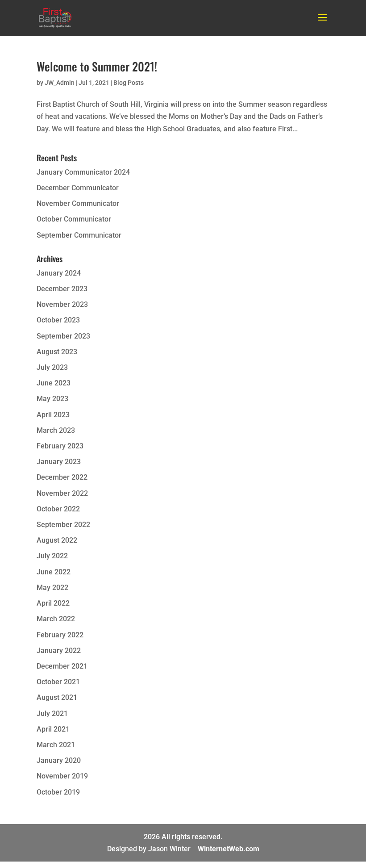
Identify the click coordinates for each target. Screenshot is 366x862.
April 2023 (53, 414)
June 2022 (54, 572)
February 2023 (60, 446)
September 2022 (63, 524)
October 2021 (58, 682)
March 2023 (56, 430)
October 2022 (58, 509)
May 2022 (52, 587)
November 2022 (62, 493)
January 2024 (59, 273)
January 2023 (59, 461)
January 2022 (59, 650)
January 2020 (59, 760)
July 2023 (52, 367)
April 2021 (53, 729)
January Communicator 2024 (83, 172)
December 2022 (62, 477)
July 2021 (52, 713)
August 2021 (57, 697)
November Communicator (78, 203)
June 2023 (54, 383)
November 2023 (62, 304)
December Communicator (78, 188)
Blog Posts (128, 82)
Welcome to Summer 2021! (97, 66)
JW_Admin (60, 82)
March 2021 (56, 745)
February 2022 (60, 635)
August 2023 (57, 351)
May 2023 (52, 398)
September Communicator (79, 235)
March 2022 (56, 619)
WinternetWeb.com (228, 849)
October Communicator (74, 219)
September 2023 (63, 336)
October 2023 (58, 320)
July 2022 (52, 556)
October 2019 (58, 792)
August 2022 (57, 540)
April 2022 (53, 603)
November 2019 (62, 776)
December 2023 (62, 289)
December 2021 (62, 666)
